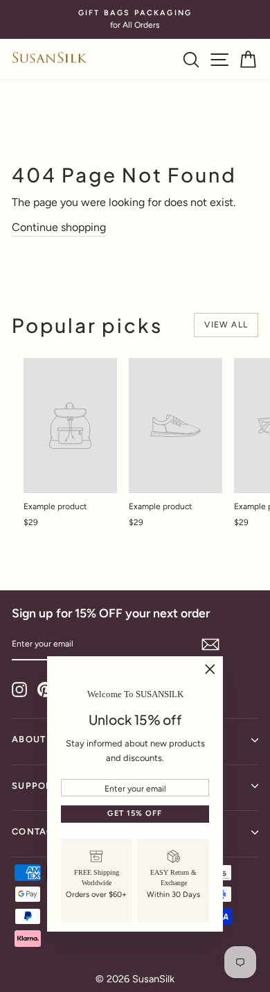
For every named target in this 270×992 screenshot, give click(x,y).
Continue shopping (59, 227)
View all (226, 325)
